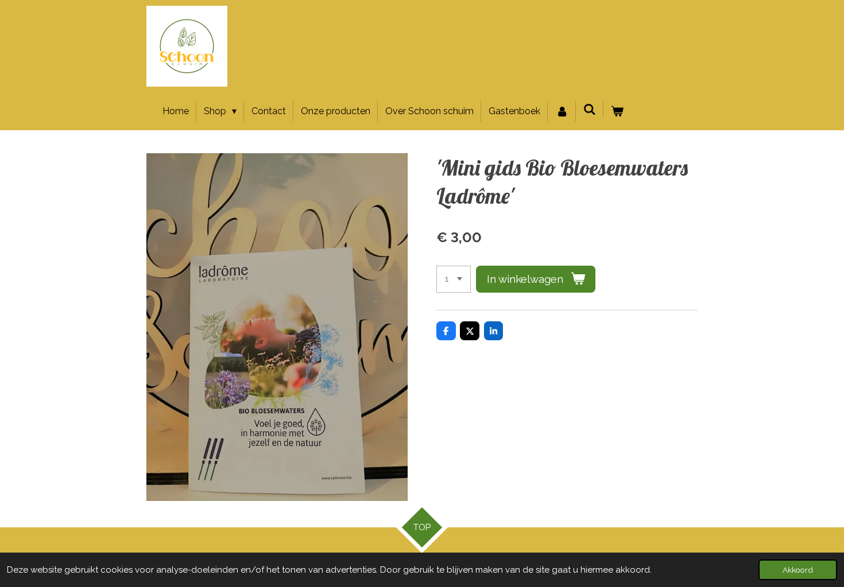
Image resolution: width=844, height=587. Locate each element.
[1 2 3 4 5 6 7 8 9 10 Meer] (453, 279)
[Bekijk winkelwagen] (617, 111)
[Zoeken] (589, 109)
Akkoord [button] (798, 569)
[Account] (561, 111)
